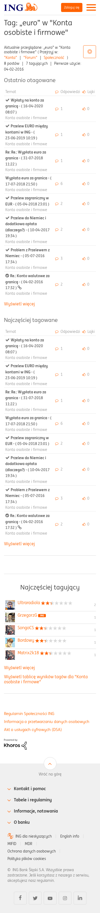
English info (69, 836)
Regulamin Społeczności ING (29, 713)
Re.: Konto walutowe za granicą (27, 281)
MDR (28, 843)
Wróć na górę (50, 774)
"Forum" (30, 57)
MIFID (11, 843)
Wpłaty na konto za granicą (24, 106)
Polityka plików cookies (26, 858)
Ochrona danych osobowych (31, 851)
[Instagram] (65, 898)
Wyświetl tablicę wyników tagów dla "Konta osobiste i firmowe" (46, 679)
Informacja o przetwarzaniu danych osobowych (46, 721)
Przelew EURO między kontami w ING (26, 132)
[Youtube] (50, 898)
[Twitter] (35, 898)
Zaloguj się (71, 7)
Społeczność (54, 57)
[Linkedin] (80, 898)
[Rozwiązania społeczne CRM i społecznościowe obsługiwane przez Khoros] (15, 744)
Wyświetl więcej (19, 303)
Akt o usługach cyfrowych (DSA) (33, 729)
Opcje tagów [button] (89, 51)
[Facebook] (20, 898)
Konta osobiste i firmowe (26, 117)
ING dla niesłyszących (33, 836)
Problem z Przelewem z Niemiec (27, 256)
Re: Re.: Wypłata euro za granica (25, 158)
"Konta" (10, 57)
